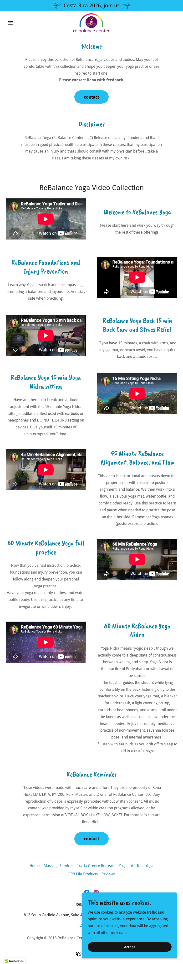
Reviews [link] (108, 874)
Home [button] (35, 865)
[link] (91, 22)
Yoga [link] (123, 865)
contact (91, 97)
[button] (18, 23)
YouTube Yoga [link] (142, 865)
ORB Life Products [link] (83, 874)
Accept (129, 947)
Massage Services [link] (58, 865)
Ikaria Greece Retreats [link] (96, 865)
